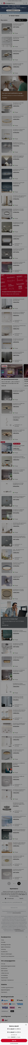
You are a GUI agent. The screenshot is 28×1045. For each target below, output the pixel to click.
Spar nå (14, 1040)
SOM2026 (14, 1037)
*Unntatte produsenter (14, 1043)
